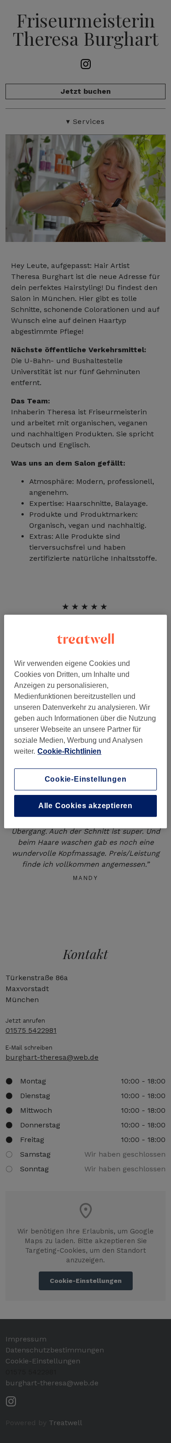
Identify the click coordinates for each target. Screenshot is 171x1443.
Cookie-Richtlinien (69, 751)
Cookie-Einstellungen (86, 779)
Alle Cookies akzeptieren (85, 806)
